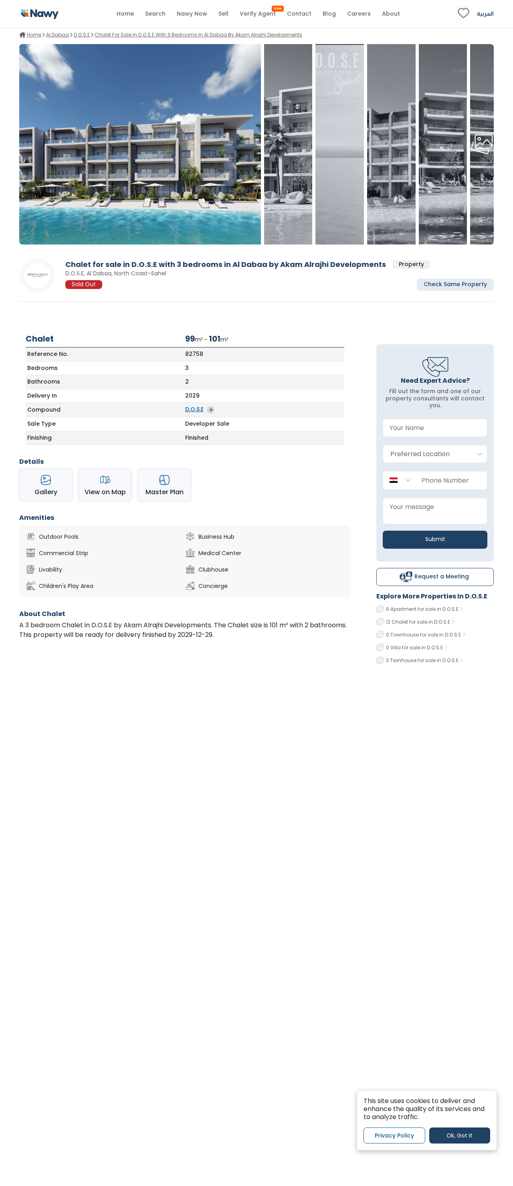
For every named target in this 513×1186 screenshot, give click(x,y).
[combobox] (427, 454)
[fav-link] (463, 14)
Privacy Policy (394, 1135)
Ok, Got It (459, 1135)
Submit (435, 539)
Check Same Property (455, 285)
